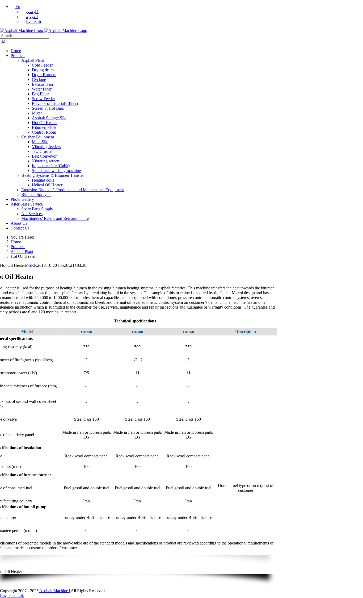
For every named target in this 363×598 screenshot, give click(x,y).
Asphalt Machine (54, 590)
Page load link (12, 595)
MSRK (31, 265)
